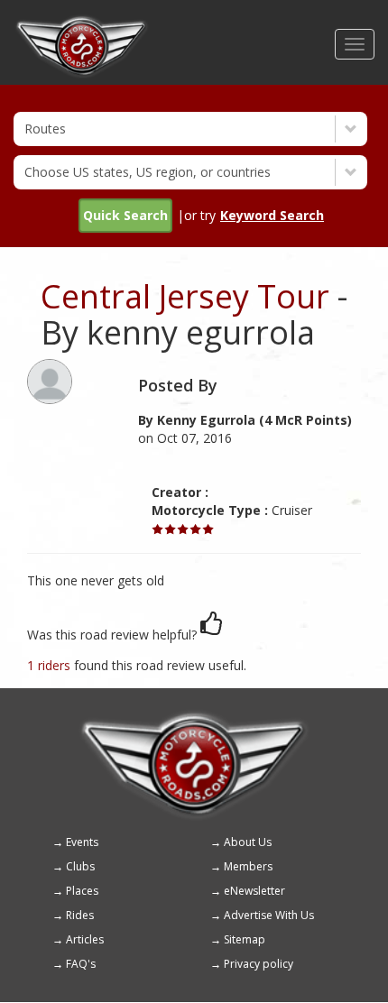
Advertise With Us (269, 915)
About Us (248, 842)
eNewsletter (254, 890)
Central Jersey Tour (185, 296)
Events (82, 842)
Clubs (80, 866)
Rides (80, 915)
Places (82, 890)
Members (248, 866)
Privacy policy (258, 963)
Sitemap (244, 939)
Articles (85, 939)
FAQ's (81, 963)
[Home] (82, 22)
